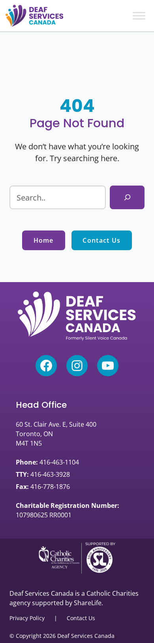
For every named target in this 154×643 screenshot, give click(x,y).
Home (44, 240)
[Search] (127, 197)
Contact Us (101, 240)
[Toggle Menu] (139, 15)
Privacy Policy (27, 618)
